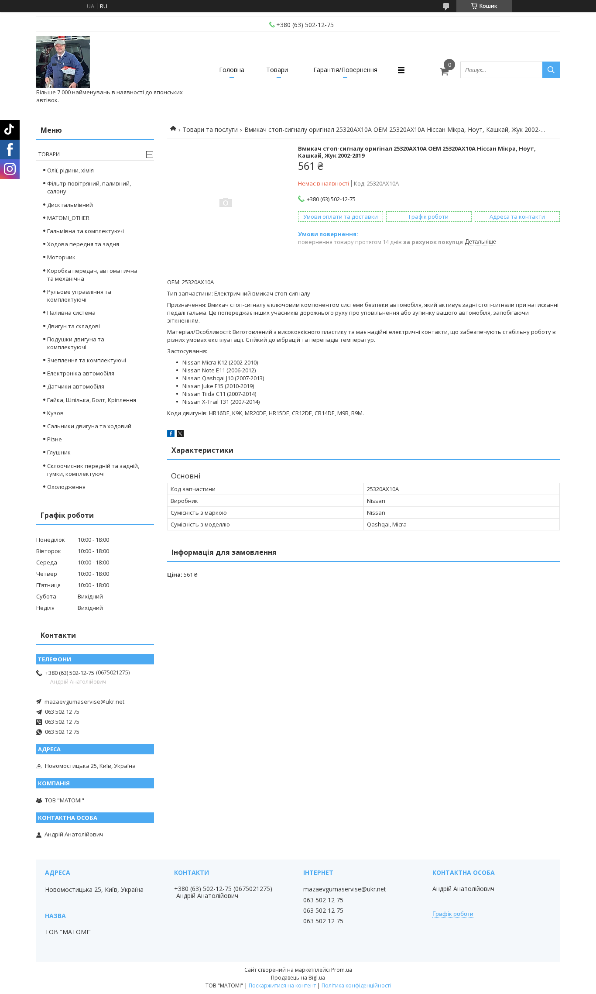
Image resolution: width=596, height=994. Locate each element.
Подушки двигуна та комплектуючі (75, 343)
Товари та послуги (210, 129)
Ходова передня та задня (83, 244)
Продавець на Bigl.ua (298, 977)
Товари (277, 69)
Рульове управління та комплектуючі (79, 295)
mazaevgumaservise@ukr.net (84, 701)
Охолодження (66, 487)
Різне (54, 439)
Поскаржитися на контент (282, 985)
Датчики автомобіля (75, 386)
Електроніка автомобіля (80, 373)
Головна (231, 69)
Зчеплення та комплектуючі (86, 360)
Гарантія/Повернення (345, 69)
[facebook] (171, 435)
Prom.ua (341, 969)
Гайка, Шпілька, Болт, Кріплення (91, 400)
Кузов (55, 413)
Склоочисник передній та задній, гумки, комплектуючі (93, 470)
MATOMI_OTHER (68, 218)
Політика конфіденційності (356, 985)
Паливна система (71, 312)
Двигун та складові (73, 326)
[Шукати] (551, 70)
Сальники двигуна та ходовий (89, 426)
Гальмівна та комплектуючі (85, 231)
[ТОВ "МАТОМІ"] (63, 62)
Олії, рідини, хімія (70, 170)
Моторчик (61, 257)
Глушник (59, 452)
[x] (180, 435)
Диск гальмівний (70, 205)
